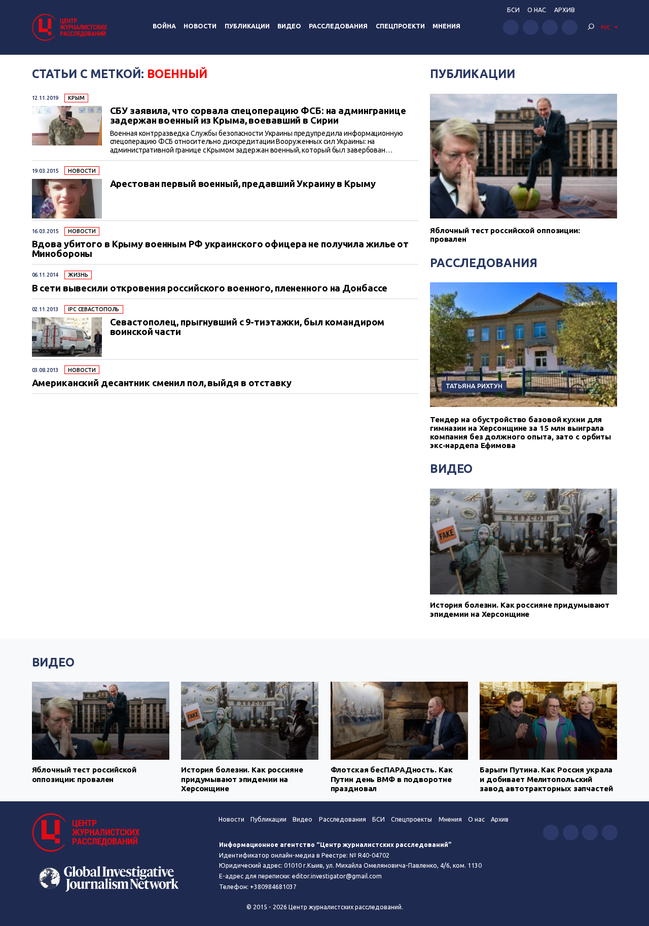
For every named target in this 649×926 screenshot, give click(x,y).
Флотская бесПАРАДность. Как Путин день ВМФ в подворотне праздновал (392, 779)
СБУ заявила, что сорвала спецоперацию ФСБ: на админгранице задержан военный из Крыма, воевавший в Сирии (258, 115)
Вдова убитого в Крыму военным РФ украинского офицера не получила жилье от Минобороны (220, 248)
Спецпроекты (411, 819)
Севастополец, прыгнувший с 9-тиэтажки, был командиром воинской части (247, 326)
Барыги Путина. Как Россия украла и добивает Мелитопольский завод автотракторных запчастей (546, 779)
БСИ (513, 10)
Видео (289, 26)
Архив (564, 10)
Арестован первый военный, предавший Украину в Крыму (243, 183)
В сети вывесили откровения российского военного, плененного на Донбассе (210, 287)
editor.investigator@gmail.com (337, 876)
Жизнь (78, 275)
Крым (76, 98)
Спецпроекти (400, 26)
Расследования (338, 26)
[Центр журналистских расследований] (71, 27)
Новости (200, 26)
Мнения (446, 26)
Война (164, 26)
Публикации (247, 26)
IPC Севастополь (93, 309)
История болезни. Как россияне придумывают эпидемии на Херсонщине (519, 609)
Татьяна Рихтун (474, 385)
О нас (536, 10)
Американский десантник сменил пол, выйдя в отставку (162, 382)
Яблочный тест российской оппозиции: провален (84, 774)
